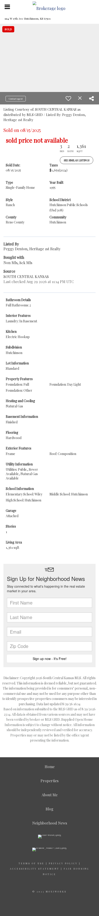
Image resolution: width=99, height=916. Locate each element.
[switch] (68, 98)
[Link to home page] (49, 7)
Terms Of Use (31, 863)
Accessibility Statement (34, 868)
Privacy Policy (63, 863)
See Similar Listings (76, 160)
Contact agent (16, 98)
